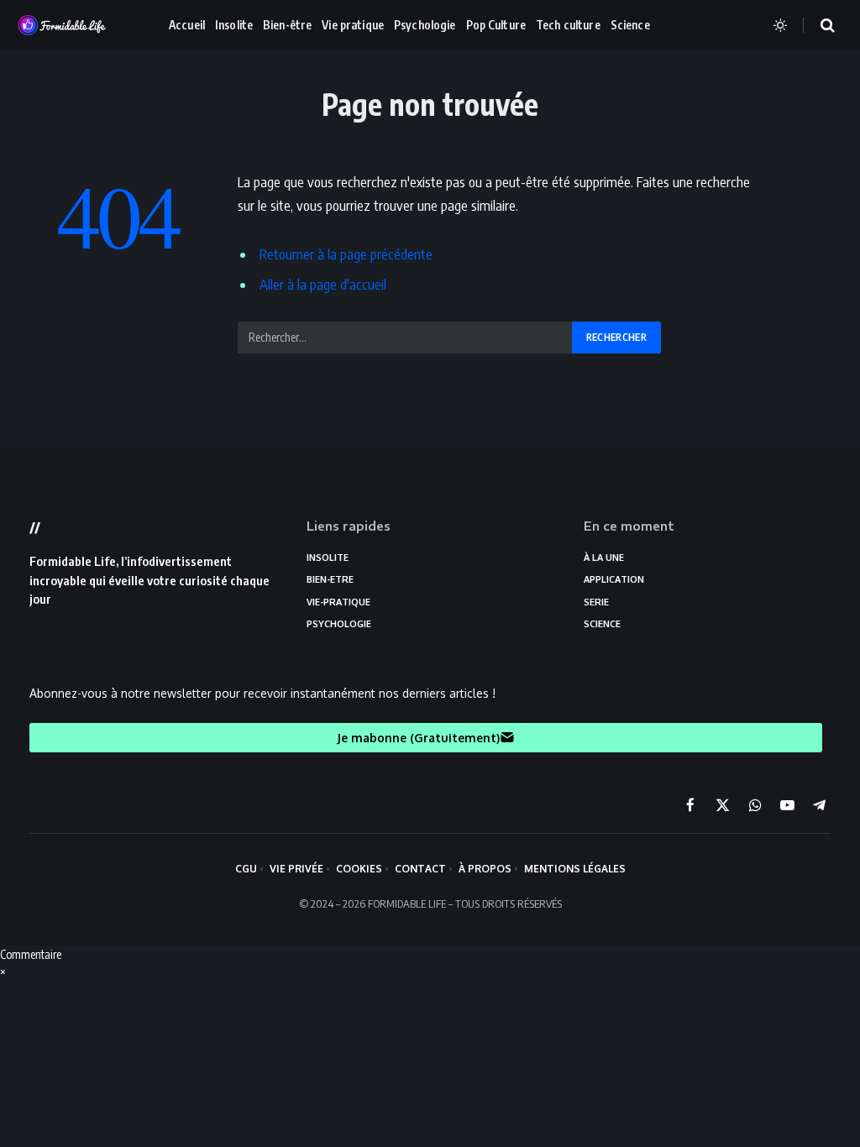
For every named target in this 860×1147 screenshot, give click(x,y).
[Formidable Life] (79, 25)
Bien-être (287, 25)
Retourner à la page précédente (346, 254)
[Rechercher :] (406, 338)
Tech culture (568, 25)
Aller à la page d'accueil (323, 284)
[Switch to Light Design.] (780, 25)
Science (630, 25)
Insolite (234, 25)
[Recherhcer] (817, 26)
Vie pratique (353, 25)
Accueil (187, 25)
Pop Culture (496, 25)
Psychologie (425, 25)
